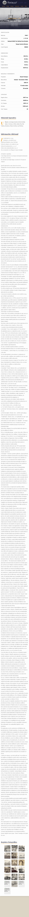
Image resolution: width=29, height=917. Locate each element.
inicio (3, 6)
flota (8, 6)
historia (17, 6)
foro (26, 6)
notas (12, 6)
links (22, 6)
